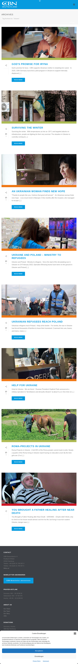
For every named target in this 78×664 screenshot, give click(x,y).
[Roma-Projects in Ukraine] (39, 425)
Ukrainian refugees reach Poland (37, 321)
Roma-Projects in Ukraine (31, 446)
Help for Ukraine (24, 385)
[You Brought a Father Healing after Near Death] (39, 489)
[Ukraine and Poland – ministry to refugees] (39, 234)
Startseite (64, 22)
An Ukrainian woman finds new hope (39, 191)
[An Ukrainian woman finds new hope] (39, 170)
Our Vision (7, 609)
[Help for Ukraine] (39, 364)
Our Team (7, 611)
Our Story (7, 613)
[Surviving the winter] (39, 107)
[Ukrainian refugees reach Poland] (39, 301)
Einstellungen (39, 656)
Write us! (6, 568)
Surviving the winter (27, 127)
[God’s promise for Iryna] (39, 43)
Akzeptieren (39, 651)
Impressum (46, 661)
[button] (75, 633)
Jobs (5, 616)
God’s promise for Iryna (30, 64)
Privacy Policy (37, 661)
